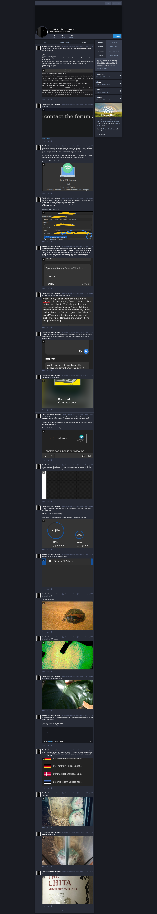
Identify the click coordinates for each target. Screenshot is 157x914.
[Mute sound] (47, 741)
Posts (44, 42)
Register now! (116, 3)
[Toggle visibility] (43, 70)
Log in (108, 3)
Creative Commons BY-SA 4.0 (106, 123)
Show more (64, 911)
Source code (101, 134)
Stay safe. (100, 129)
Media (84, 42)
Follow (118, 36)
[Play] (44, 741)
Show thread (46, 138)
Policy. (103, 125)
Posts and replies (65, 42)
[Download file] (90, 741)
